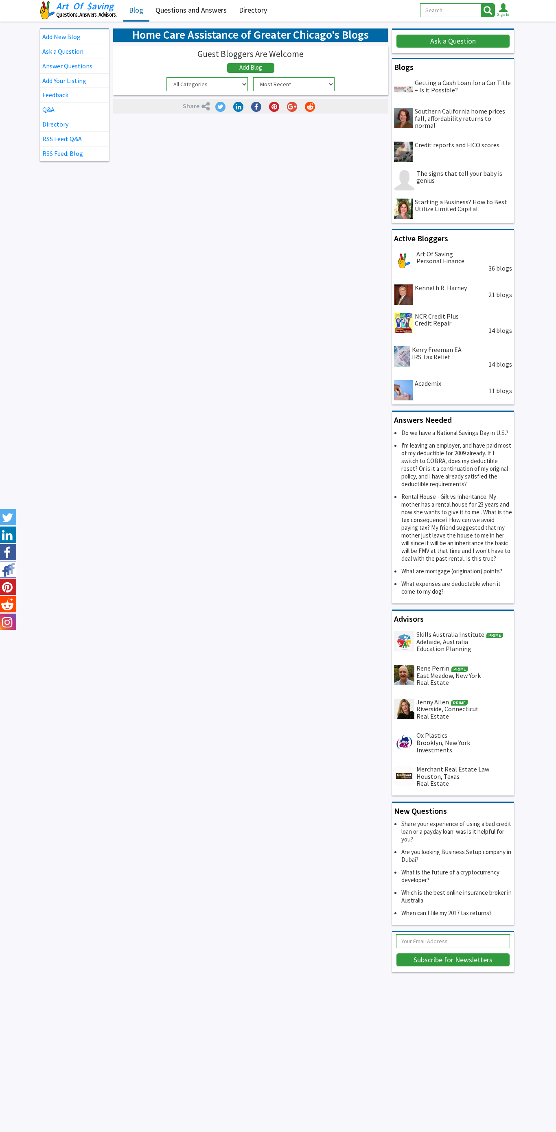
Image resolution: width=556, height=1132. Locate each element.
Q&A (48, 109)
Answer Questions (67, 66)
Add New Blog (61, 37)
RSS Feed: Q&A (62, 139)
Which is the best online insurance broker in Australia (456, 896)
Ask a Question (62, 51)
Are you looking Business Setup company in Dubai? (456, 855)
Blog (136, 10)
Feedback (55, 95)
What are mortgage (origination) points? (451, 571)
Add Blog (250, 67)
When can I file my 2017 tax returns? (446, 913)
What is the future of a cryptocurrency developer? (450, 876)
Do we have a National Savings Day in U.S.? (454, 433)
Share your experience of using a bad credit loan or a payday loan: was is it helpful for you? (456, 831)
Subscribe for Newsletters (453, 959)
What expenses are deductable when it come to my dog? (451, 587)
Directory (253, 10)
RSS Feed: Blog (62, 153)
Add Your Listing (64, 80)
